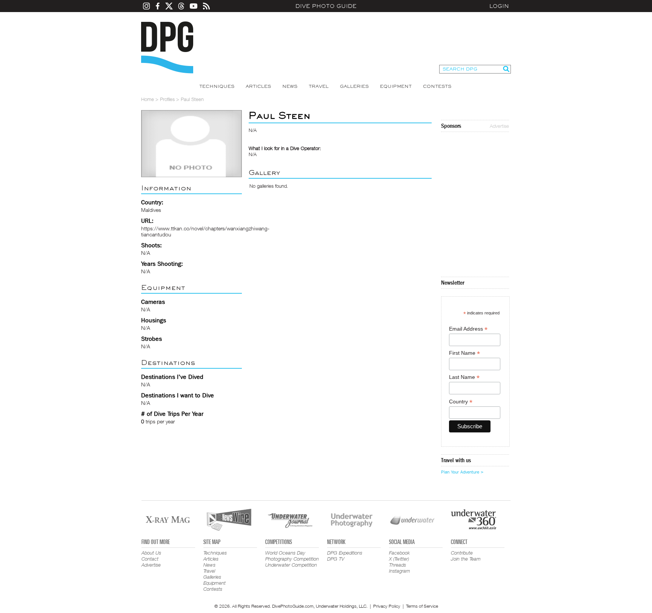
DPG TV (335, 559)
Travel (319, 86)
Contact (149, 559)
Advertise (499, 126)
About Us (151, 553)
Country (460, 401)
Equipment (396, 86)
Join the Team (466, 559)
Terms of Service (422, 606)
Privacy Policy (386, 606)
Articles (258, 86)
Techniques (216, 86)
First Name (464, 353)
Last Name (464, 377)
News (289, 86)
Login (499, 6)
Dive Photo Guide (326, 6)
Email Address (468, 329)
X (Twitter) (399, 559)
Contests (437, 86)
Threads (397, 565)
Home (147, 99)
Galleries (354, 86)
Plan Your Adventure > (462, 472)
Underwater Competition (291, 565)
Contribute (462, 553)
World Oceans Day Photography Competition (292, 556)
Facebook (399, 553)
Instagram (399, 571)
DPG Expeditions (344, 553)
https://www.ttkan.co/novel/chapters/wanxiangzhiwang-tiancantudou (205, 231)
